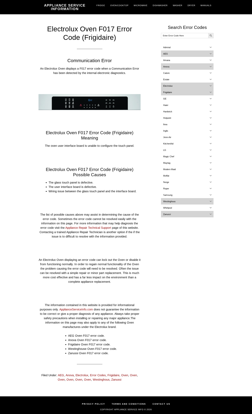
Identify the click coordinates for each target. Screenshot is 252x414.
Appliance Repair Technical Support (88, 227)
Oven (124, 375)
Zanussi (116, 379)
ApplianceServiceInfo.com (76, 309)
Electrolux (82, 375)
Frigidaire (113, 375)
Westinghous (101, 379)
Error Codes (98, 375)
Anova (70, 375)
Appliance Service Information (64, 7)
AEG (61, 375)
